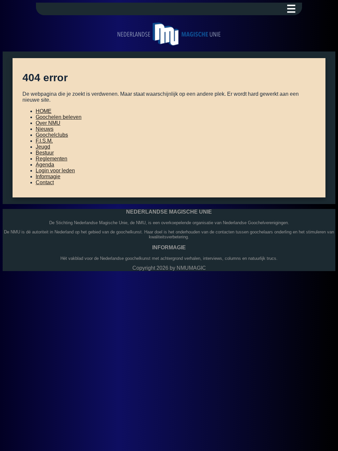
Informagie (48, 176)
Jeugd (43, 147)
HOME (43, 111)
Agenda (45, 164)
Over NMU (48, 123)
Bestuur (45, 153)
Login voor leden (55, 170)
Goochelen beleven (59, 117)
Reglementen (51, 158)
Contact (45, 182)
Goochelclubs (52, 135)
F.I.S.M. (44, 141)
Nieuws (44, 129)
